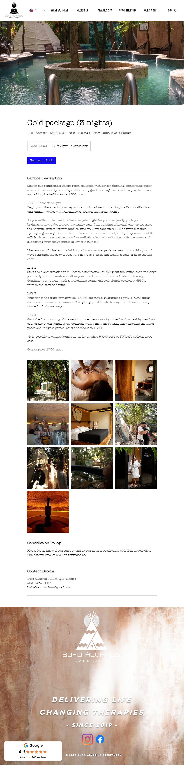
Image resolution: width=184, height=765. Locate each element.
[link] (41, 160)
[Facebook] (100, 739)
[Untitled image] (48, 380)
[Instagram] (87, 739)
